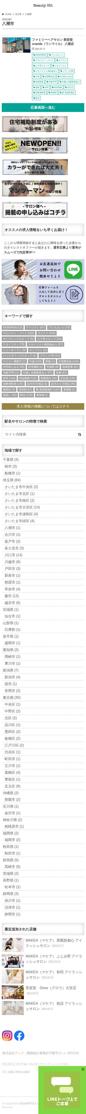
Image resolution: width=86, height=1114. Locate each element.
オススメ (46, 333)
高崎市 (12, 867)
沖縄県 (11, 793)
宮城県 (11, 609)
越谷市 (12, 603)
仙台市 (12, 616)
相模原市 (14, 826)
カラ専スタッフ (49, 338)
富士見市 (14, 548)
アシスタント (59, 327)
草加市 (12, 589)
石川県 (11, 806)
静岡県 (11, 894)
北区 (11, 718)
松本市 (12, 887)
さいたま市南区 (19, 500)
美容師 (25, 389)
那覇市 (12, 799)
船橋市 (12, 473)
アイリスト (35, 327)
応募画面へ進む (43, 107)
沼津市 (12, 907)
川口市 (13, 555)
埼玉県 (12, 480)
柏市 (11, 466)
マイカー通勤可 (14, 361)
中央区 (12, 704)
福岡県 (11, 833)
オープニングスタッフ (18, 338)
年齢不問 (11, 372)
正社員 (67, 378)
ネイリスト (38, 350)
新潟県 (11, 670)
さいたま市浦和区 (21, 514)
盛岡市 (12, 643)
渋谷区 (12, 752)
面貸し (10, 395)
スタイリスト (13, 344)
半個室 (52, 366)
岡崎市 (12, 657)
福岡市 (12, 840)
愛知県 (11, 650)
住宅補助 (35, 366)
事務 (50, 361)
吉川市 (12, 534)
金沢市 (12, 813)
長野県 (11, 880)
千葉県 (11, 459)
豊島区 (12, 779)
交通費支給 (68, 361)
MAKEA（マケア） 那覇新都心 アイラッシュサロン (54, 943)
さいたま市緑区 (19, 521)
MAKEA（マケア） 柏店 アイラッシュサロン (54, 1006)
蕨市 (12, 596)
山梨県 (11, 623)
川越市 (12, 562)
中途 (35, 361)
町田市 (12, 759)
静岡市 (12, 914)
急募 (61, 372)
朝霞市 (12, 582)
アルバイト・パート (18, 333)
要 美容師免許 (48, 389)
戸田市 (12, 569)
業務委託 (49, 378)
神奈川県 (12, 820)
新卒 (9, 378)
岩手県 (11, 636)
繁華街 (9, 389)
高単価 (42, 395)
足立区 (12, 786)
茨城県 (11, 873)
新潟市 (12, 677)
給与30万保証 (37, 383)
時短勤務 (28, 378)
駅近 (26, 395)
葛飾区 (12, 772)
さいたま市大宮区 (22, 507)
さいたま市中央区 (21, 487)
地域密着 (70, 366)
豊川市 (12, 663)
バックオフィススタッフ (19, 355)
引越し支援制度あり (37, 372)
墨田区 (12, 732)
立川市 (12, 766)
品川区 (12, 725)
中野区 (12, 711)
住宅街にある (13, 366)
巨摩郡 (12, 629)
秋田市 (12, 853)
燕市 (11, 684)
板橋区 (12, 738)
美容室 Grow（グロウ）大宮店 (51, 990)
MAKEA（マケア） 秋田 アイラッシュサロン (54, 974)
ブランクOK (50, 355)
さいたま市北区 (19, 494)
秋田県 (11, 847)
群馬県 (11, 860)
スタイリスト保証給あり (45, 344)
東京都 (12, 697)
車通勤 (69, 389)
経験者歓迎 (13, 383)
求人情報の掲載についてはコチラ (43, 406)
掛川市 (12, 900)
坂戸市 (12, 541)
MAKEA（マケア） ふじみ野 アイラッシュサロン (54, 958)
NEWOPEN (12, 327)
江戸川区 (14, 745)
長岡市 (12, 691)
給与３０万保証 (63, 383)
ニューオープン (14, 350)
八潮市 (12, 528)
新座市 (12, 575)
